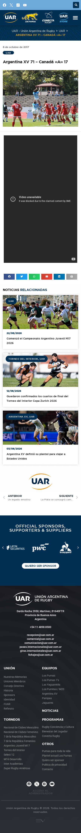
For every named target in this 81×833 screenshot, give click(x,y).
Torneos (12, 719)
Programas (52, 719)
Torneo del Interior (23, 358)
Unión (9, 668)
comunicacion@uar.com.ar (40, 642)
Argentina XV (18, 416)
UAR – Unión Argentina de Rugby (33, 30)
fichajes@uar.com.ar (40, 654)
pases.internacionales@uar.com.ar (41, 646)
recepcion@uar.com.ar (40, 634)
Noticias (50, 710)
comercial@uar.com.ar (40, 638)
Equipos (49, 668)
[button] (76, 5)
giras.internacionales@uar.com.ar (40, 650)
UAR (62, 30)
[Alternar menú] (75, 17)
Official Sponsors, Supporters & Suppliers (40, 528)
